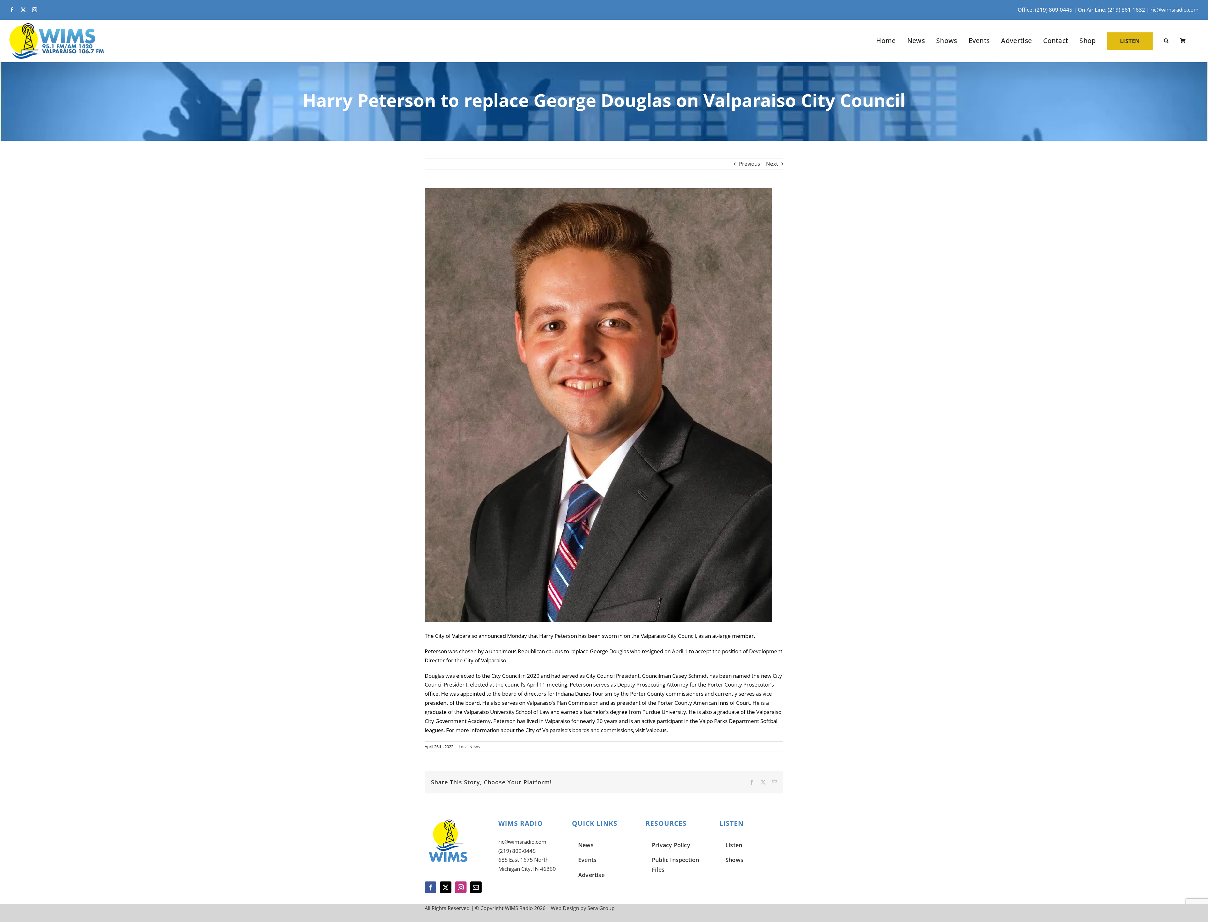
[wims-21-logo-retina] (56, 26)
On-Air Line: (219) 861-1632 (1111, 9)
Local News (469, 746)
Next (772, 163)
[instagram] (34, 9)
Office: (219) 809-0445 (1045, 9)
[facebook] (11, 9)
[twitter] (23, 9)
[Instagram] (461, 887)
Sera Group (601, 908)
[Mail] (476, 887)
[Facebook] (430, 887)
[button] (1166, 40)
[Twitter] (445, 887)
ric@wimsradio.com (1174, 9)
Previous (749, 163)
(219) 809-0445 (517, 850)
